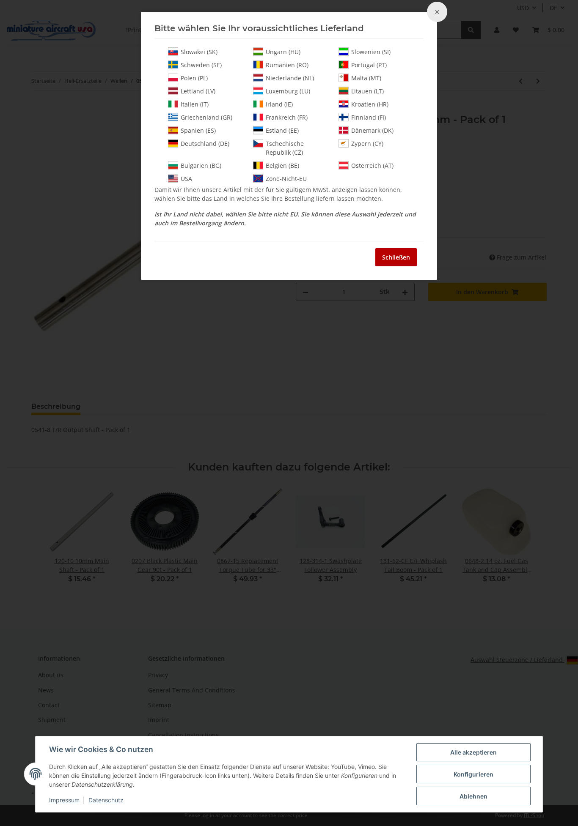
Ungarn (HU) (283, 52)
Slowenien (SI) (371, 52)
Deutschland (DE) (205, 143)
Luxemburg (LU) (288, 91)
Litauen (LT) (367, 91)
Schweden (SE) (201, 65)
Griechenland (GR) (206, 117)
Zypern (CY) (367, 143)
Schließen (396, 257)
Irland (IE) (279, 104)
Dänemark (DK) (372, 130)
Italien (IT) (195, 104)
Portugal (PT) (369, 65)
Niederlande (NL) (290, 78)
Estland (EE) (282, 130)
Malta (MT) (366, 78)
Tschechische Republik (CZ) (285, 147)
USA (186, 179)
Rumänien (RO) (287, 65)
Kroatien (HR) (369, 104)
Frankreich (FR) (287, 117)
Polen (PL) (194, 78)
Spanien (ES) (198, 130)
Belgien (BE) (282, 165)
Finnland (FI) (368, 117)
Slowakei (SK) (199, 52)
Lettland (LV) (198, 91)
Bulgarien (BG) (201, 165)
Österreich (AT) (372, 165)
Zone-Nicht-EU (286, 179)
